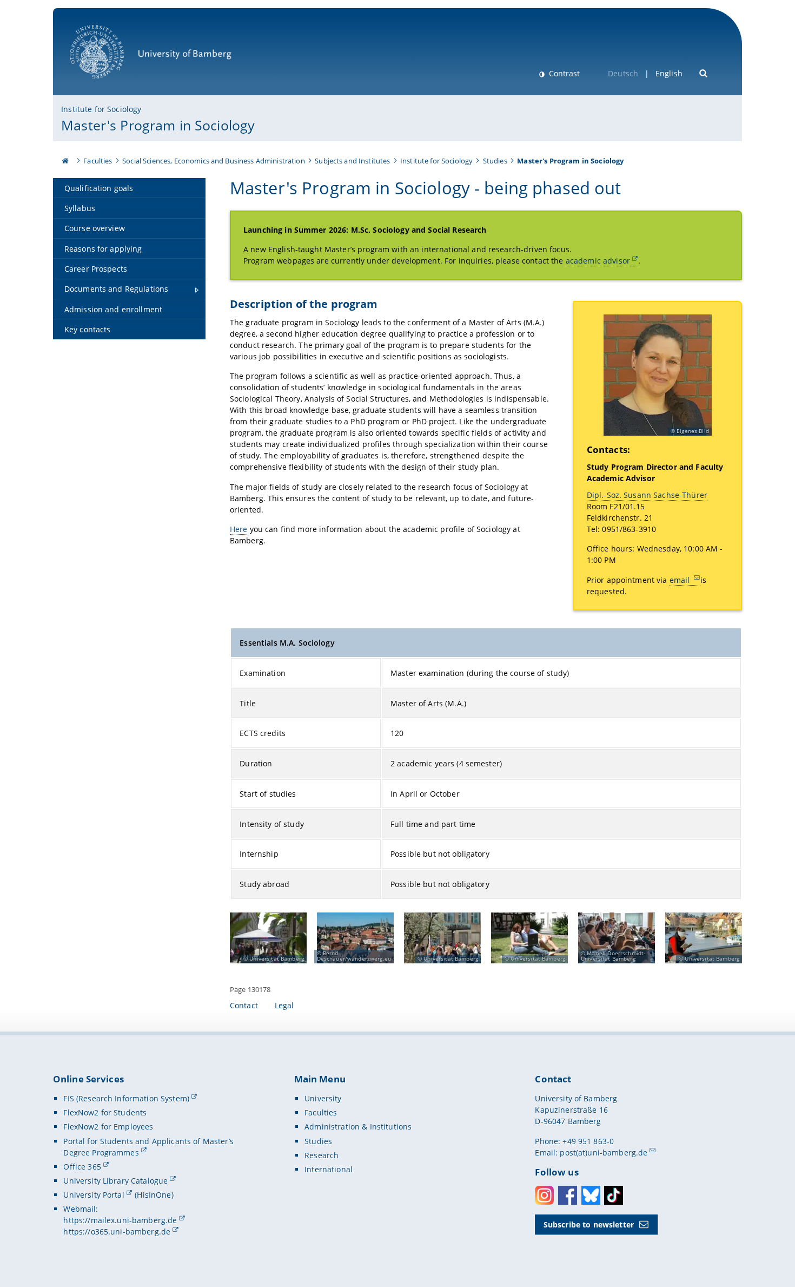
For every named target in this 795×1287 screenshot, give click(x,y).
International (328, 1169)
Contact (244, 1005)
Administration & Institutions (358, 1126)
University (322, 1098)
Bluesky (590, 1195)
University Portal (93, 1195)
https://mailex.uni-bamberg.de (120, 1220)
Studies (495, 161)
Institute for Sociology (101, 109)
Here (239, 529)
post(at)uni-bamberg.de (603, 1152)
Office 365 (82, 1166)
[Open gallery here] (268, 937)
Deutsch (623, 73)
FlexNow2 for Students (105, 1112)
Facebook (567, 1195)
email (681, 580)
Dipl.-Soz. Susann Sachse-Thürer (647, 495)
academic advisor (598, 260)
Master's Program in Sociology (158, 125)
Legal (284, 1005)
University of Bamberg (111, 84)
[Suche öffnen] (704, 72)
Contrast (563, 73)
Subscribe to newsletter (589, 1224)
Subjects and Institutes (352, 161)
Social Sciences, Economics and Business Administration (213, 161)
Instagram (544, 1195)
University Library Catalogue (115, 1181)
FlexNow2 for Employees (108, 1126)
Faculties (97, 161)
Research (321, 1155)
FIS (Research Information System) (126, 1098)
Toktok (613, 1195)
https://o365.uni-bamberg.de (116, 1231)
